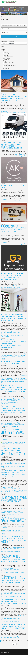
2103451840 (3, 569)
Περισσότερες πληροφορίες (21, 154)
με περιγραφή (7, 63)
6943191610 (3, 463)
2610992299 (3, 423)
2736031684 (3, 378)
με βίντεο (6, 61)
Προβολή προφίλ (21, 112)
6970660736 (3, 441)
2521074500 (3, 244)
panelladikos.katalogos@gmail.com (17, 7)
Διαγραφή (3, 49)
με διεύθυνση (7, 51)
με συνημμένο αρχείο (9, 62)
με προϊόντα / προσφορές (10, 65)
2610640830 (3, 287)
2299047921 (3, 488)
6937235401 (3, 511)
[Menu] (25, 2)
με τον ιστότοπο (7, 58)
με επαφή (6, 52)
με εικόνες (6, 59)
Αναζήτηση (14, 36)
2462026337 (3, 399)
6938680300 (3, 156)
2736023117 (3, 355)
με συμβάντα (7, 66)
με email (6, 55)
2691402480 (3, 201)
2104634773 (3, 548)
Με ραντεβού (7, 68)
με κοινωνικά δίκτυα (8, 56)
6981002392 (3, 637)
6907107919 (3, 593)
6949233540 (5, 7)
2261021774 (3, 112)
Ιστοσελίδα (14, 112)
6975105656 (3, 529)
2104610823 (3, 618)
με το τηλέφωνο (7, 53)
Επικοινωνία (9, 112)
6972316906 (3, 332)
